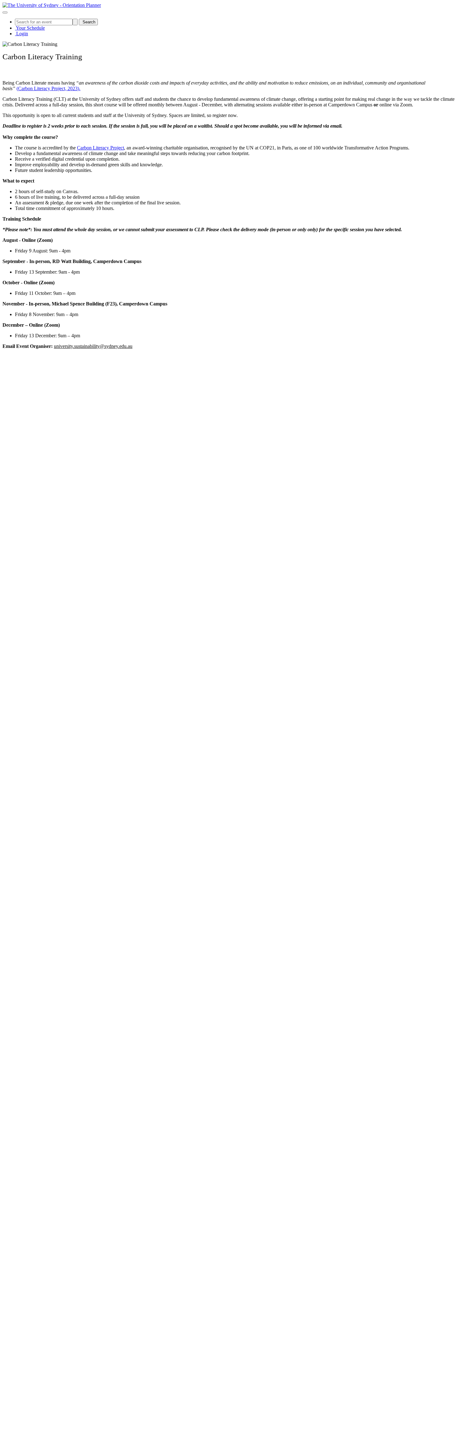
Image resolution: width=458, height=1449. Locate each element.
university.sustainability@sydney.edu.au (93, 346)
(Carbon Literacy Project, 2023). (48, 88)
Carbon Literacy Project (100, 147)
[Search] (75, 22)
